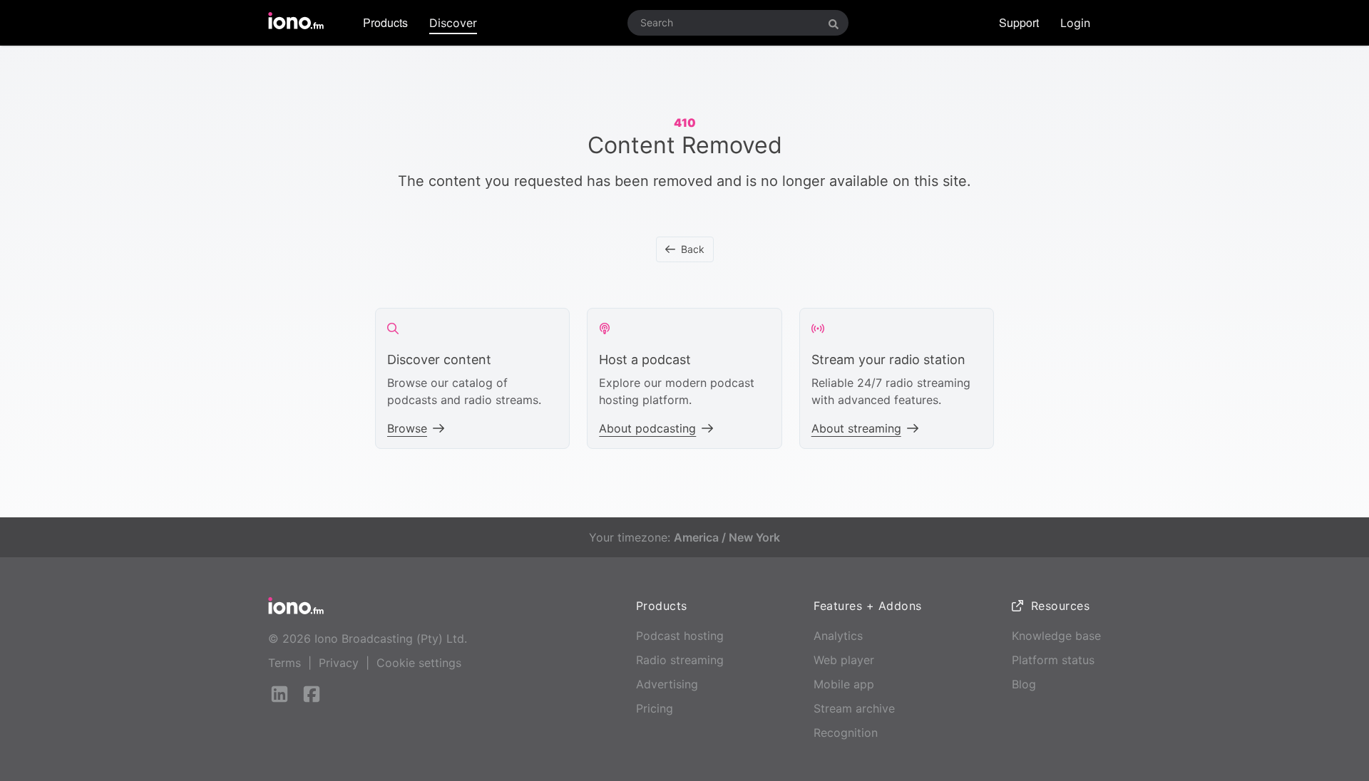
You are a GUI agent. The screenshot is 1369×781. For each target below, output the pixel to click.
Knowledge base (1056, 636)
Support (1019, 22)
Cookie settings (418, 663)
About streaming (856, 428)
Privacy (339, 663)
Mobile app (844, 684)
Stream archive (854, 708)
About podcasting (647, 428)
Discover (453, 23)
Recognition (846, 732)
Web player (844, 660)
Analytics (838, 636)
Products (385, 22)
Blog (1024, 684)
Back (692, 249)
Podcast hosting (680, 636)
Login (1075, 23)
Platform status (1053, 660)
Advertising (667, 684)
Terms (284, 663)
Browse (407, 428)
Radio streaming (680, 660)
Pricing (654, 708)
